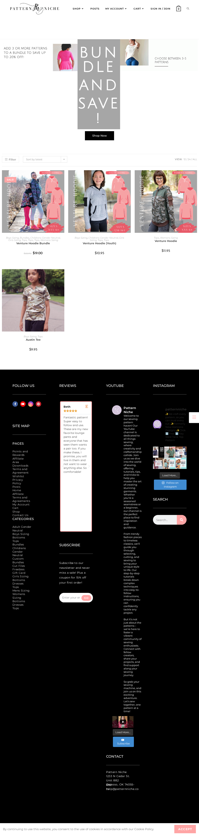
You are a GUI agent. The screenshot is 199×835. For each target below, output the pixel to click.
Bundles (24, 237)
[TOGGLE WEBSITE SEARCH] (188, 8)
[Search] (182, 520)
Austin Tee (33, 339)
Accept (185, 829)
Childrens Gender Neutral (45, 237)
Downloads (20, 465)
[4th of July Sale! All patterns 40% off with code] (158, 463)
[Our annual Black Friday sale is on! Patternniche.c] (158, 452)
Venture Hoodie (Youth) (99, 243)
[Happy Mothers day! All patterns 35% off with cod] (181, 463)
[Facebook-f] (15, 404)
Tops (24, 240)
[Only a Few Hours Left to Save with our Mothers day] (169, 463)
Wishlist (18, 476)
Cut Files (18, 566)
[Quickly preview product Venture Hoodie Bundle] (62, 177)
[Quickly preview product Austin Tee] (62, 276)
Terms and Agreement (20, 470)
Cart (15, 508)
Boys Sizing (12, 237)
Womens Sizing (49, 240)
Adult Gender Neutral (21, 528)
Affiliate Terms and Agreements (21, 497)
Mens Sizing (21, 590)
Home (16, 490)
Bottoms (18, 537)
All (195, 159)
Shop (16, 511)
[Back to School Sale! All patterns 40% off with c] (169, 452)
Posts (16, 487)
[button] (63, 466)
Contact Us (20, 515)
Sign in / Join (160, 8)
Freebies (18, 569)
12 (185, 159)
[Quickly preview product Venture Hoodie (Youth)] (129, 177)
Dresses (18, 583)
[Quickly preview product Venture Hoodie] (195, 177)
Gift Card (18, 573)
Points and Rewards (20, 453)
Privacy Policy (17, 481)
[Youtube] (23, 404)
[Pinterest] (38, 404)
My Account (21, 504)
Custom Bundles (18, 560)
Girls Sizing (14, 240)
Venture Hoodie (166, 241)
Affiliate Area (18, 460)
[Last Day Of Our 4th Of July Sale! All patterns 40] (181, 452)
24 (189, 159)
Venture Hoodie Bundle (33, 243)
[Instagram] (30, 404)
